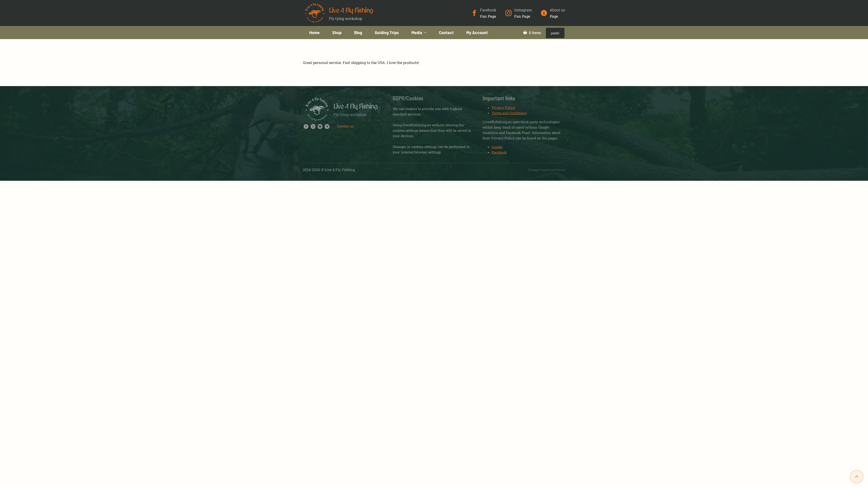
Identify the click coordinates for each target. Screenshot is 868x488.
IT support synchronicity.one (546, 169)
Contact (446, 32)
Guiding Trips (387, 32)
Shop (337, 32)
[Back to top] (856, 476)
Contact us (345, 126)
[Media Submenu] (427, 32)
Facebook (499, 152)
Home (314, 32)
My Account (477, 32)
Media (416, 32)
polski (555, 33)
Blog (358, 32)
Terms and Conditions (509, 113)
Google (497, 147)
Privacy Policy (503, 107)
